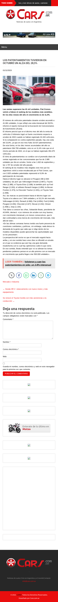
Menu (4, 47)
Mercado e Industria (11, 282)
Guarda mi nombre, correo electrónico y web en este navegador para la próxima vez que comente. (28, 367)
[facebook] (30, 574)
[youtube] (33, 574)
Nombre (6, 342)
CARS (19, 595)
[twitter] (24, 574)
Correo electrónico (11, 349)
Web (4, 356)
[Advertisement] (29, 498)
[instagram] (27, 574)
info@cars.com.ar (29, 581)
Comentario (8, 319)
